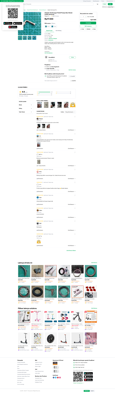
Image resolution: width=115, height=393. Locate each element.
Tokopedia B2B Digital (21, 372)
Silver (48, 26)
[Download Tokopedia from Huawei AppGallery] (88, 379)
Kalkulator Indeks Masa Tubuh (23, 376)
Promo (102, 1)
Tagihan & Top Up (38, 362)
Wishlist (88, 29)
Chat (83, 29)
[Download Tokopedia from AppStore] (88, 376)
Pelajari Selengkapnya (77, 383)
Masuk (104, 4)
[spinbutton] (83, 16)
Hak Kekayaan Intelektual (22, 364)
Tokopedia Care (110, 1)
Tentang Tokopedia (87, 1)
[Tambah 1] (86, 17)
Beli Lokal (19, 382)
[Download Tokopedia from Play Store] (88, 373)
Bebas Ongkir (38, 366)
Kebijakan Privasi (38, 382)
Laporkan (74, 80)
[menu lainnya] (75, 116)
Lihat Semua (94, 262)
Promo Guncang (20, 384)
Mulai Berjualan (96, 1)
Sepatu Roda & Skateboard (32, 9)
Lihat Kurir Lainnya (72, 69)
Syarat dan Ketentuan (39, 380)
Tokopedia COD (38, 364)
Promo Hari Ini (20, 380)
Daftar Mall (37, 373)
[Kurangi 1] (81, 17)
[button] (108, 7)
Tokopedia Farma (20, 378)
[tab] (49, 30)
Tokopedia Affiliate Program (23, 370)
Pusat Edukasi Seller (39, 371)
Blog (18, 368)
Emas (55, 26)
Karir (18, 366)
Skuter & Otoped (42, 9)
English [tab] (92, 390)
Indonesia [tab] (87, 390)
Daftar (110, 4)
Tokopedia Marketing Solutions (23, 374)
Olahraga (23, 9)
